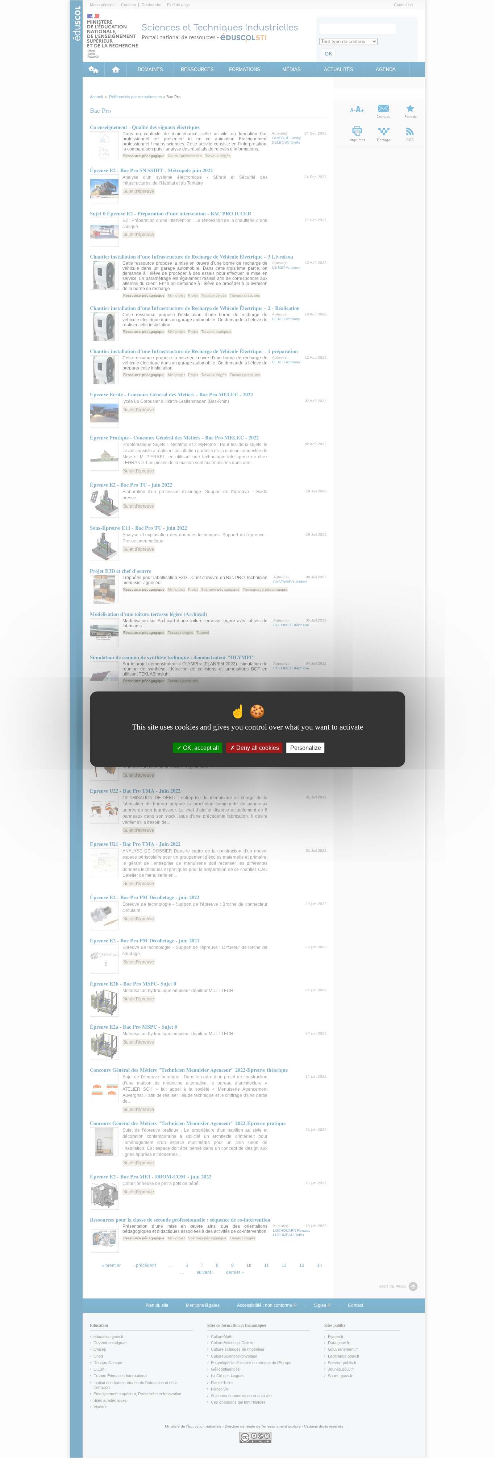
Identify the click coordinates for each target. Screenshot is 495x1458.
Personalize (305, 747)
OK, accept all (200, 747)
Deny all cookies (257, 747)
